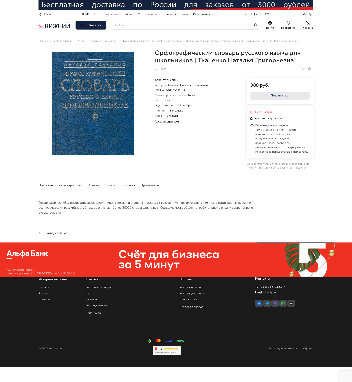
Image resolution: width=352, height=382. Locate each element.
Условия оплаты (190, 287)
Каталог (44, 287)
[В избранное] (303, 68)
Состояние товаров (98, 287)
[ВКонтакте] (259, 303)
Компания (92, 279)
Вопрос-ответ (189, 299)
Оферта (308, 348)
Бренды (44, 299)
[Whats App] (283, 303)
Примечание (149, 185)
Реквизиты (93, 313)
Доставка (128, 185)
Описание (45, 185)
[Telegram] (267, 303)
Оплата (110, 185)
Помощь (185, 279)
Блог (88, 293)
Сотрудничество (97, 305)
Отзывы (93, 185)
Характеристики (70, 185)
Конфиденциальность (283, 348)
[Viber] (275, 303)
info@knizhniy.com (266, 292)
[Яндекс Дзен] (291, 303)
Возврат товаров (191, 307)
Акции (43, 293)
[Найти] (255, 25)
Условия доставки (191, 293)
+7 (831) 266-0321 (256, 14)
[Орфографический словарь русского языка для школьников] (92, 103)
